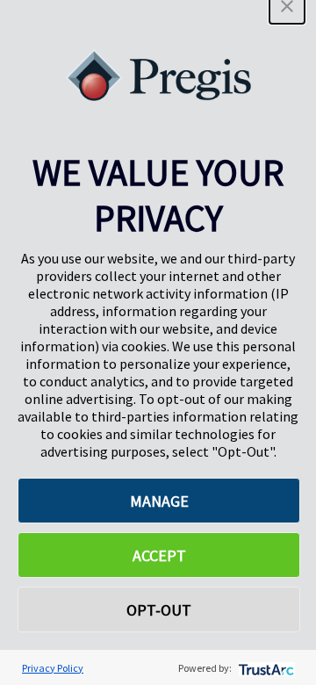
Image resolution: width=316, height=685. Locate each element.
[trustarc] (265, 667)
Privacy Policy (52, 667)
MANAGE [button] (159, 501)
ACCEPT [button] (159, 555)
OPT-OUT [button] (158, 610)
